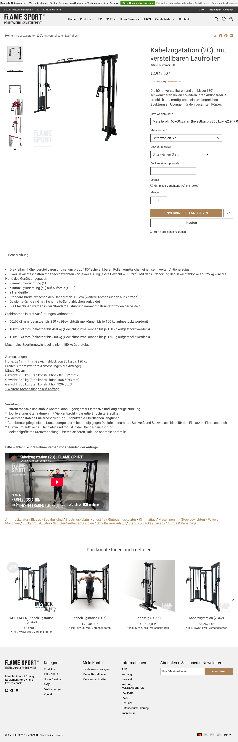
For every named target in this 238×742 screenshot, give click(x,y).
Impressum (129, 713)
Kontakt (184, 19)
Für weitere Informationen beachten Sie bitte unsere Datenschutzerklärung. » (197, 3)
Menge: (155, 192)
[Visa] (205, 735)
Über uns (127, 703)
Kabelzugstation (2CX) (89, 618)
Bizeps (36, 519)
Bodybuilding (53, 519)
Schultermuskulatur (111, 523)
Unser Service (52, 679)
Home (72, 19)
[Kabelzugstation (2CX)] (90, 586)
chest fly (99, 519)
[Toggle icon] (216, 19)
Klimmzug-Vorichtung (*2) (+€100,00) (176, 185)
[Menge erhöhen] (162, 200)
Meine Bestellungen (95, 674)
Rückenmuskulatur (36, 523)
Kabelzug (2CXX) (148, 618)
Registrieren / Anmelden (221, 9)
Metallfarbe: (158, 130)
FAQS (147, 19)
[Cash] (218, 735)
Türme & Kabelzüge (182, 523)
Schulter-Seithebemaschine (73, 523)
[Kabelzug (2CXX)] (148, 586)
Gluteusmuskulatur (122, 519)
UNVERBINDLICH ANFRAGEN (186, 213)
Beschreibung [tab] (18, 255)
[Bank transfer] (212, 735)
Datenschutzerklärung (135, 708)
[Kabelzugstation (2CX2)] (206, 586)
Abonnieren (219, 671)
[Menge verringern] (154, 200)
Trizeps (159, 523)
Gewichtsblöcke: (160, 146)
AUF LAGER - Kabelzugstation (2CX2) (32, 620)
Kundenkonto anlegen (96, 669)
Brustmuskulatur (77, 519)
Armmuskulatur (16, 519)
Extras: (154, 179)
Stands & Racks (139, 523)
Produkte (49, 669)
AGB (124, 669)
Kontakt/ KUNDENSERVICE (133, 686)
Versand (127, 679)
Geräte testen (52, 689)
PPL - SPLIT (51, 674)
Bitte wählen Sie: (161, 114)
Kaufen (191, 223)
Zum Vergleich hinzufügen (170, 231)
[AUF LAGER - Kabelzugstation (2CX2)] (31, 586)
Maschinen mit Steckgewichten (181, 519)
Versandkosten (174, 82)
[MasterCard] (199, 735)
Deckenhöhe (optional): (164, 163)
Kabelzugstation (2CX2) (206, 618)
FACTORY (128, 692)
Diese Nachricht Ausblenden (138, 3)
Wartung (127, 674)
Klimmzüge (147, 519)
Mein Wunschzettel (94, 679)
